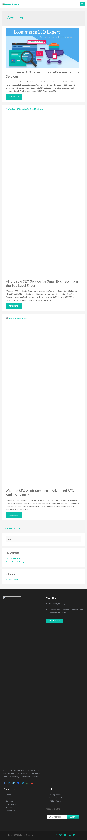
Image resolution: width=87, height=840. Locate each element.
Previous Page (12, 528)
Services (9, 801)
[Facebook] (4, 783)
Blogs (8, 798)
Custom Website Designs (16, 562)
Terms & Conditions (57, 798)
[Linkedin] (9, 783)
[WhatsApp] (27, 783)
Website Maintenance (15, 558)
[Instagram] (65, 835)
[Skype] (18, 783)
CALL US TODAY (54, 621)
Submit (73, 817)
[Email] (32, 783)
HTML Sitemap (55, 801)
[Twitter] (13, 783)
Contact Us (10, 810)
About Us (9, 807)
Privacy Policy (55, 795)
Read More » (14, 96)
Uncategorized (12, 579)
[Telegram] (23, 783)
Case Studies (11, 804)
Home (8, 795)
